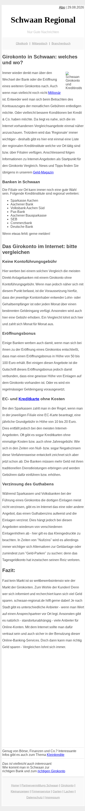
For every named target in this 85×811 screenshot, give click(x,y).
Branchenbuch (61, 43)
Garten (57, 791)
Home (15, 785)
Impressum (52, 797)
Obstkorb (22, 43)
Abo (62, 7)
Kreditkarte (29, 399)
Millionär (54, 93)
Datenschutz (34, 797)
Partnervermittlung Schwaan (39, 785)
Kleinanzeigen (20, 791)
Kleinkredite (55, 754)
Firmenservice (41, 791)
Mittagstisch (39, 43)
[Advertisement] (42, 699)
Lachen (69, 791)
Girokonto (67, 785)
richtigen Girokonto (51, 771)
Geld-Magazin (43, 172)
